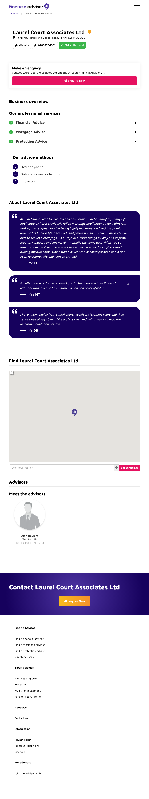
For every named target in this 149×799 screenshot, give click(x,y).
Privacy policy (23, 739)
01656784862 (46, 45)
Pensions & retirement (29, 696)
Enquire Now (76, 601)
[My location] (116, 467)
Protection (21, 684)
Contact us (21, 718)
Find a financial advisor (29, 638)
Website (24, 45)
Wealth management (28, 690)
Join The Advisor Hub (28, 773)
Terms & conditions (27, 745)
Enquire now (76, 80)
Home (14, 13)
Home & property (26, 678)
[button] (74, 412)
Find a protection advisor (30, 651)
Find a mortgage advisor (30, 644)
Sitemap (20, 752)
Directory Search (25, 657)
